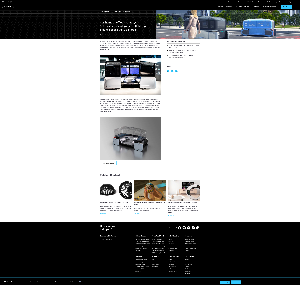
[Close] (297, 282)
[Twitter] (176, 71)
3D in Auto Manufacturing (158, 248)
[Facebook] (172, 71)
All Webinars (138, 271)
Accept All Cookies (236, 282)
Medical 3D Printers (189, 241)
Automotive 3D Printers (190, 243)
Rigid (153, 259)
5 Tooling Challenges (157, 239)
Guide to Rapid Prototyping (158, 243)
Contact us (187, 262)
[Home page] (102, 11)
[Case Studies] (123, 11)
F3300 (170, 239)
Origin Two (171, 241)
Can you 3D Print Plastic (158, 250)
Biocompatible (155, 264)
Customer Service (173, 271)
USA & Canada (6, 1)
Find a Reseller (250, 1)
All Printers (171, 250)
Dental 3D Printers (189, 239)
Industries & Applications (225, 6)
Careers (260, 1)
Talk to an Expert (173, 266)
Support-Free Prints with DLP (142, 248)
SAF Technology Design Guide (142, 246)
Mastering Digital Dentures (141, 268)
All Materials (155, 266)
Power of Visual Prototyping (142, 241)
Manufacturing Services (269, 6)
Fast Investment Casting (141, 259)
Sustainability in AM (140, 264)
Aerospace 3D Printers (190, 246)
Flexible (154, 262)
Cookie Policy (79, 281)
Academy (187, 268)
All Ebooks (137, 250)
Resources (230, 1)
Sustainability (188, 271)
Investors (187, 273)
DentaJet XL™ (172, 246)
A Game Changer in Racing (141, 262)
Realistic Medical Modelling (158, 246)
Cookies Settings (225, 282)
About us (269, 1)
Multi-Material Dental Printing (142, 243)
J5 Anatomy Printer (173, 248)
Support (240, 1)
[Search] (290, 2)
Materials (256, 6)
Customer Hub (281, 1)
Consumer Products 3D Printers (190, 249)
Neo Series (171, 243)
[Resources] (112, 11)
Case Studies (117, 11)
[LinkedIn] (168, 71)
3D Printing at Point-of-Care (142, 266)
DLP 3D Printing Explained (158, 252)
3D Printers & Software (242, 6)
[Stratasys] (8, 7)
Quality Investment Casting (142, 239)
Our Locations (188, 264)
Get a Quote (171, 264)
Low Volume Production (158, 241)
